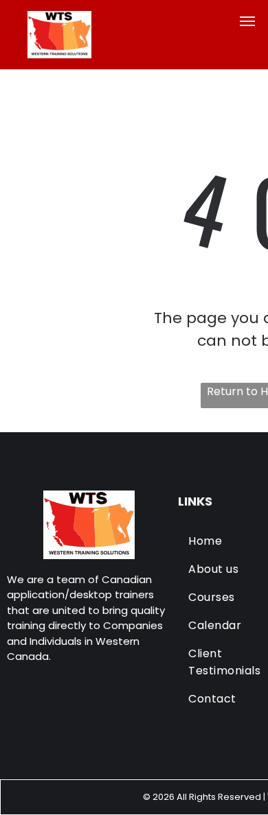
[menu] (247, 21)
